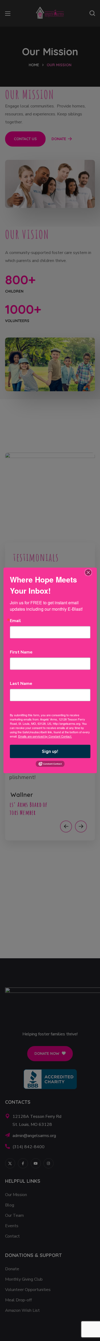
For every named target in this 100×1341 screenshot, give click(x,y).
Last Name (21, 683)
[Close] (88, 572)
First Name (21, 652)
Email (15, 621)
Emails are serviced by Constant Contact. (45, 736)
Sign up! (50, 751)
